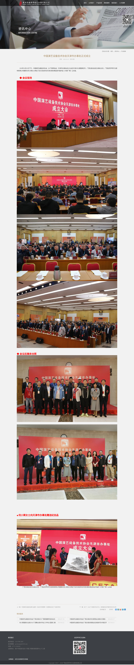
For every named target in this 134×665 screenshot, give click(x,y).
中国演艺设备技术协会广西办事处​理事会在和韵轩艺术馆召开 (88, 622)
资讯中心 (117, 51)
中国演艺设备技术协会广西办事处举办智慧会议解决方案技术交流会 (89, 619)
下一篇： (98, 607)
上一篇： (38, 607)
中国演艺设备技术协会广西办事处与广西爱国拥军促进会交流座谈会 (38, 619)
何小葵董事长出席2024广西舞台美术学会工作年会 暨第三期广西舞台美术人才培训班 (38, 622)
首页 (85, 3)
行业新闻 (123, 51)
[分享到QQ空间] (118, 609)
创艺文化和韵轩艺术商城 (21, 659)
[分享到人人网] (125, 609)
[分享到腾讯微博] (123, 609)
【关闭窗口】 (102, 609)
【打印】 (111, 609)
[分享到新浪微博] (120, 609)
